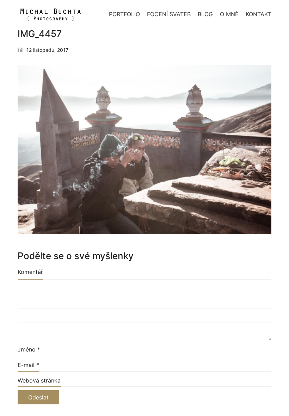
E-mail (28, 364)
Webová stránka (39, 380)
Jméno (29, 349)
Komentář (30, 271)
